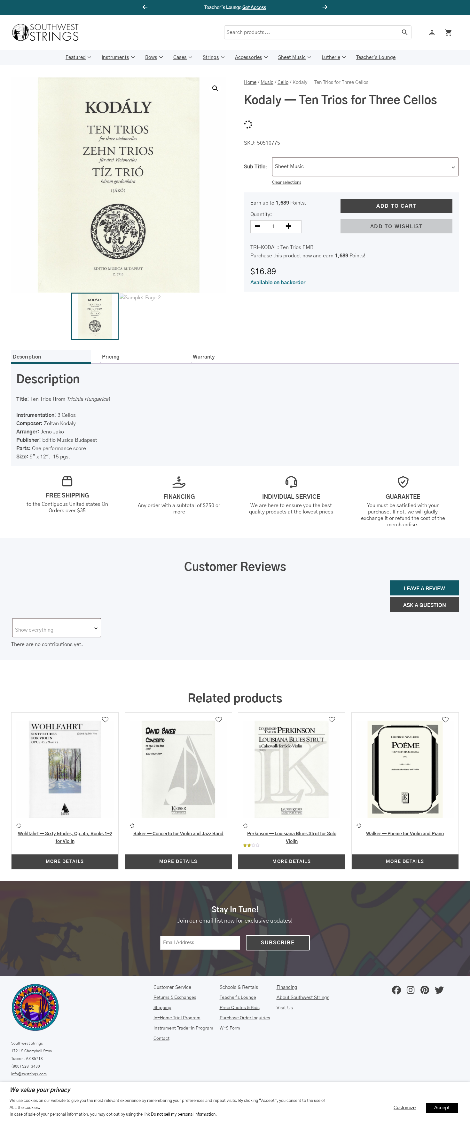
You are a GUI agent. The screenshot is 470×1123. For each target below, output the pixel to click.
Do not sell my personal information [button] (183, 1114)
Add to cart (396, 206)
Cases (180, 57)
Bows (151, 57)
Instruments (115, 57)
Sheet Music (292, 57)
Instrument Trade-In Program (183, 1028)
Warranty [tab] (204, 357)
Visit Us (285, 1008)
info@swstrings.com (29, 1074)
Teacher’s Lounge (376, 57)
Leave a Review (424, 588)
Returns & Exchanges (174, 997)
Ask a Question (424, 605)
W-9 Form (230, 1028)
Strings (211, 57)
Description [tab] (27, 357)
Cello (283, 82)
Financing (287, 987)
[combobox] (365, 166)
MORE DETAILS (65, 862)
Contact (161, 1038)
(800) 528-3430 (25, 1066)
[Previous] (146, 7)
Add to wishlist (396, 226)
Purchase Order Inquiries (245, 1018)
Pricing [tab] (111, 357)
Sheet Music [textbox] (289, 166)
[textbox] (56, 630)
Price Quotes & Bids (240, 1008)
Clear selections (286, 182)
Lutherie (331, 57)
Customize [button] (405, 1107)
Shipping (162, 1008)
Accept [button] (442, 1107)
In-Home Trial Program (176, 1018)
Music (267, 82)
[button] (215, 88)
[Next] (324, 7)
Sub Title (254, 166)
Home (250, 82)
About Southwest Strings (303, 997)
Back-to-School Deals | (235, 7)
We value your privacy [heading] (40, 1090)
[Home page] (49, 32)
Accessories (248, 57)
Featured (76, 57)
